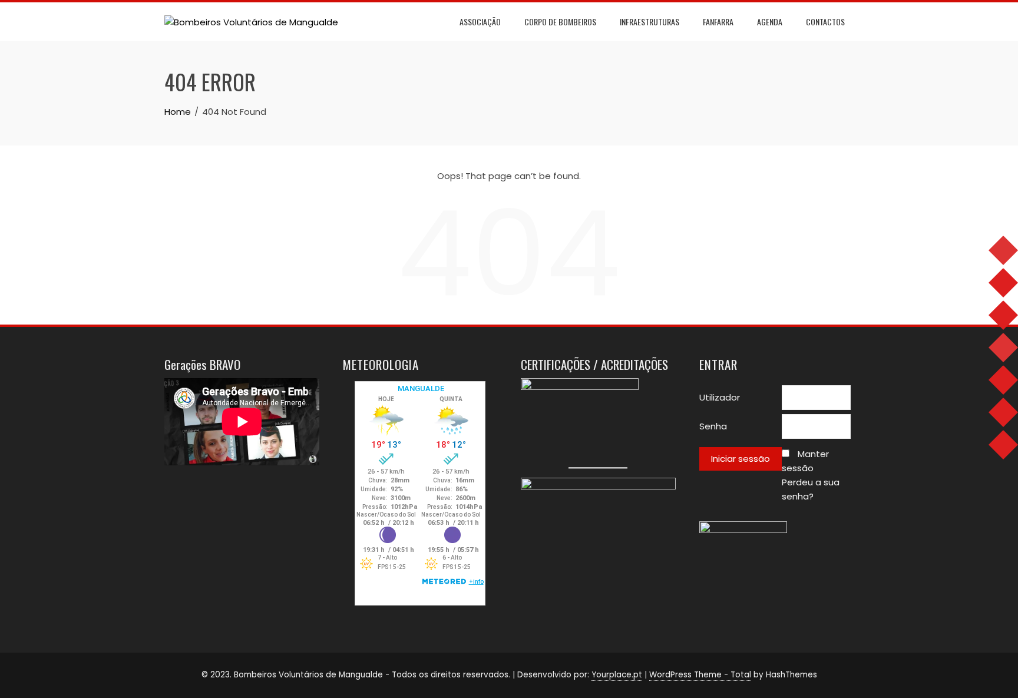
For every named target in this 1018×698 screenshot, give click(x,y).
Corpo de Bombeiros (560, 21)
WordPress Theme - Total (700, 674)
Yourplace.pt (616, 674)
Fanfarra (718, 21)
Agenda (769, 21)
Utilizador (719, 397)
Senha (713, 426)
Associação (480, 21)
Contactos (825, 21)
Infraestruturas (649, 21)
